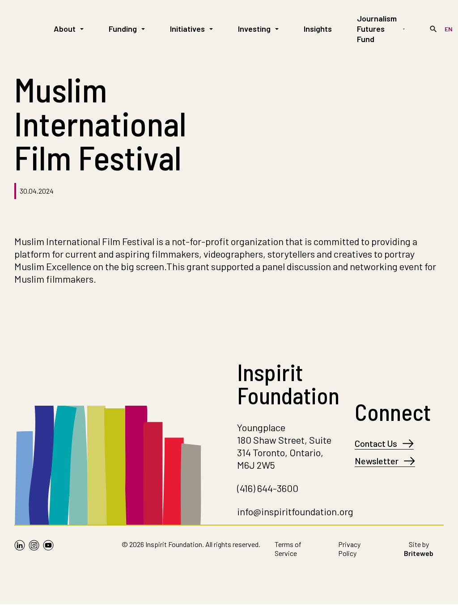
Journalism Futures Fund (377, 28)
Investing (254, 29)
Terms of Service (288, 548)
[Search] (433, 29)
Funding (123, 29)
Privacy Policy (349, 548)
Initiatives (187, 29)
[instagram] (34, 550)
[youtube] (48, 550)
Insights (318, 29)
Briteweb (418, 553)
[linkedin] (19, 550)
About (65, 29)
